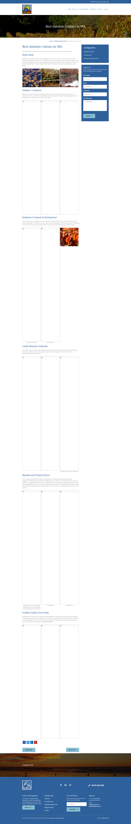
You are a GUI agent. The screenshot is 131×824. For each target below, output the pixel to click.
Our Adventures (83, 9)
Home (69, 9)
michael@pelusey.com (95, 806)
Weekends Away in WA (60, 41)
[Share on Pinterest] (35, 743)
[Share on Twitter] (27, 743)
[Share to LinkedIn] (31, 743)
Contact (106, 9)
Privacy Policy (51, 818)
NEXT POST (72, 750)
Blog (99, 9)
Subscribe (72, 809)
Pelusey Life (88, 55)
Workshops (93, 9)
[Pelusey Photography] (36, 9)
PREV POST (29, 750)
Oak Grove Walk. (48, 622)
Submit (88, 116)
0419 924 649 (97, 785)
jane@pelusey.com (94, 804)
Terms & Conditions (59, 818)
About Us (75, 9)
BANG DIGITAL (105, 818)
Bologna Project (89, 51)
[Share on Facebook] (24, 743)
